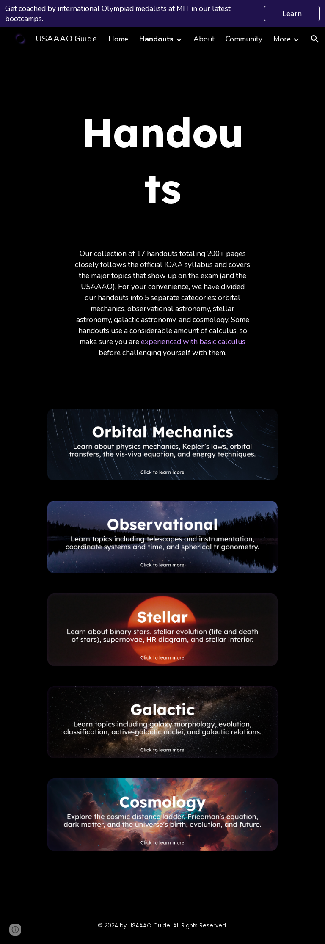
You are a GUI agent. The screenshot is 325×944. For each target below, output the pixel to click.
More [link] (282, 39)
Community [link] (244, 39)
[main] (162, 160)
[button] (315, 39)
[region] (162, 13)
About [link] (204, 39)
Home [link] (118, 39)
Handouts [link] (156, 39)
